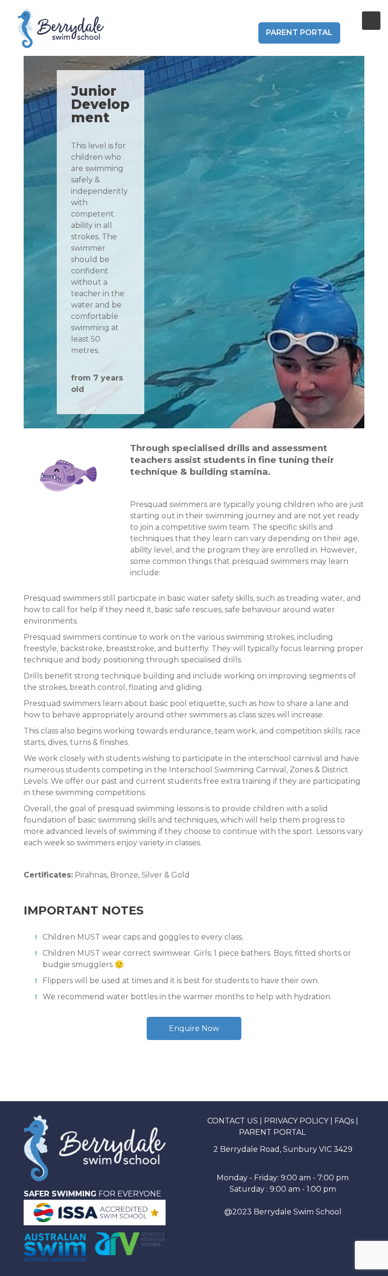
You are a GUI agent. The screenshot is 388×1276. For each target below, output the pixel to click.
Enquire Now (194, 1028)
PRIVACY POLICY (296, 1120)
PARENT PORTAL (299, 32)
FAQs (344, 1120)
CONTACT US (232, 1120)
